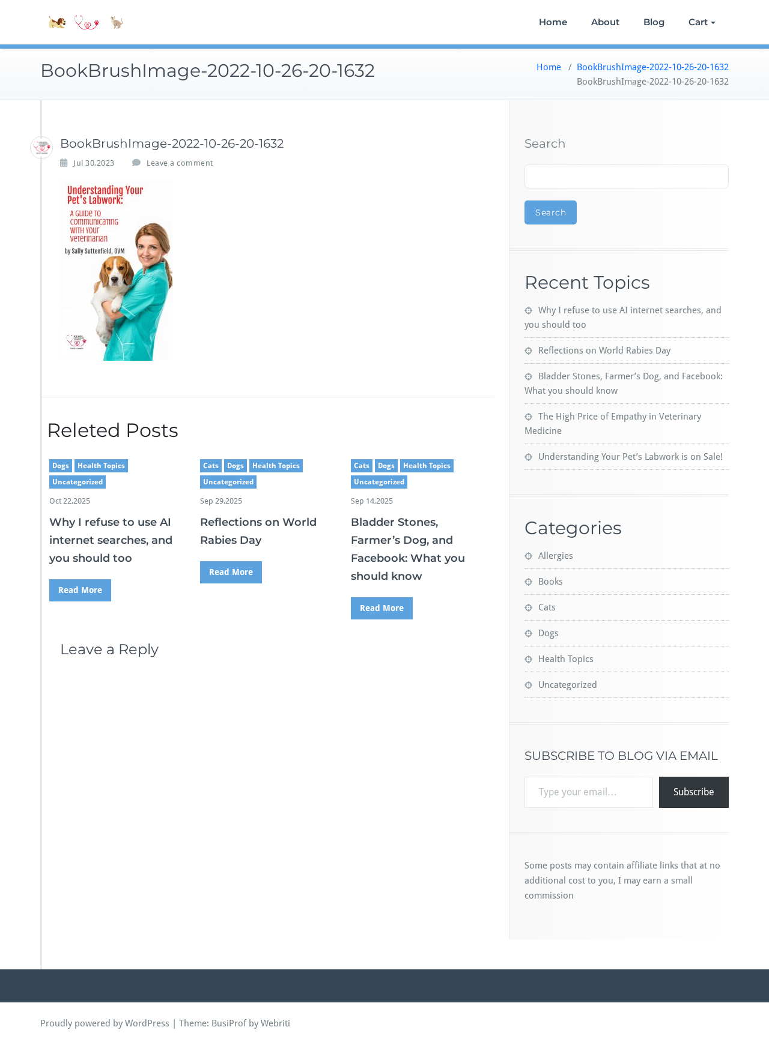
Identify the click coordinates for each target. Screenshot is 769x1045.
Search (545, 143)
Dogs (60, 466)
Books (550, 581)
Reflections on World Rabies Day (604, 350)
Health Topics (101, 466)
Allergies (555, 555)
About (605, 22)
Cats (211, 466)
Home (553, 22)
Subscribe (693, 792)
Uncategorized (77, 482)
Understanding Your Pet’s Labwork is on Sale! (630, 456)
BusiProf (228, 1023)
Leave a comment (180, 162)
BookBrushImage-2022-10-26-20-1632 (653, 67)
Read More (80, 590)
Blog (653, 22)
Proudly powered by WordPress (104, 1023)
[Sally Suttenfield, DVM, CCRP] (41, 147)
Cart (698, 22)
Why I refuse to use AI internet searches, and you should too (110, 540)
